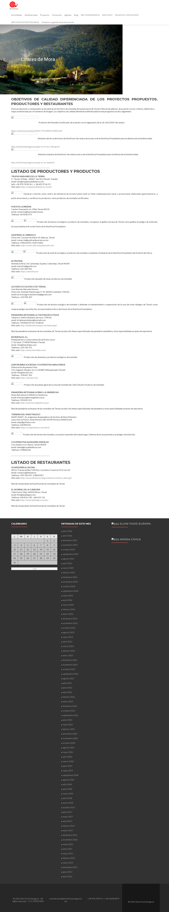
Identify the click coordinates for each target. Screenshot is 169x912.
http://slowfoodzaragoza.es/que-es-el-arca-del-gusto (35, 146)
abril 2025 (67, 563)
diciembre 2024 (70, 577)
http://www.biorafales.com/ (33, 350)
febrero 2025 (69, 572)
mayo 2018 (68, 793)
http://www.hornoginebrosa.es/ (35, 402)
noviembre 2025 (70, 545)
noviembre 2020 (70, 738)
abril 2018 (67, 798)
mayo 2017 (68, 816)
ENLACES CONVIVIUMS (127, 15)
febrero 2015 (69, 858)
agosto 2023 (68, 632)
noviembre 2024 (70, 581)
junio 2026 (67, 531)
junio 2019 (67, 766)
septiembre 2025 (70, 554)
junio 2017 (67, 812)
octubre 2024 (69, 586)
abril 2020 (67, 756)
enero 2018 (68, 802)
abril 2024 (67, 600)
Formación (57, 15)
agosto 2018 (68, 779)
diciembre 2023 (70, 618)
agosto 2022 (68, 678)
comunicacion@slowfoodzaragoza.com (65, 899)
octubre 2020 (69, 743)
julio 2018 (67, 784)
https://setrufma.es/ (30, 271)
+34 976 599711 (95, 898)
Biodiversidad (31, 15)
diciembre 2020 (70, 733)
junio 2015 (67, 849)
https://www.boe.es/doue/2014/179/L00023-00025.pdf (36, 130)
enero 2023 (68, 655)
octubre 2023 (69, 627)
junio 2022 (67, 687)
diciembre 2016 (70, 835)
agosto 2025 (68, 558)
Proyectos (44, 15)
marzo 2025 (68, 568)
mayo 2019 (68, 770)
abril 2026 (67, 535)
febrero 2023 (69, 650)
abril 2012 (67, 876)
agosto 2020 (68, 747)
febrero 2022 (69, 697)
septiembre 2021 (70, 715)
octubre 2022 (69, 669)
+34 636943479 (111, 898)
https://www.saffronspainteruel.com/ (37, 245)
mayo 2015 (68, 853)
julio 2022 (67, 683)
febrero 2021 (69, 729)
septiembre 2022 (70, 674)
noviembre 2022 (70, 664)
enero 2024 (68, 614)
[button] (4, 59)
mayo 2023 (68, 637)
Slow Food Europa (135, 523)
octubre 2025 (69, 549)
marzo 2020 (68, 761)
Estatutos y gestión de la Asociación (58, 22)
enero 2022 (68, 701)
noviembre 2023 (70, 623)
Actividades (16, 15)
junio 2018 (67, 789)
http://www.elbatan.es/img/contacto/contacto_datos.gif (46, 478)
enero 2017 (68, 830)
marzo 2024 (68, 604)
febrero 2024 (69, 609)
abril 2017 (67, 821)
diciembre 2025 (70, 540)
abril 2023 (67, 641)
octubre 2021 (69, 710)
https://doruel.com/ (29, 377)
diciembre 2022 (70, 660)
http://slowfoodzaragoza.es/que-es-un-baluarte (32, 162)
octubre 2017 (69, 807)
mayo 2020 (68, 752)
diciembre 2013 (70, 867)
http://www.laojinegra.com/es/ (34, 500)
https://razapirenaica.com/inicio (35, 427)
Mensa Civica (130, 539)
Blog (76, 15)
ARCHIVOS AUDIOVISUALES (25, 22)
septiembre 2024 (70, 591)
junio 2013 (67, 872)
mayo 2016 (68, 844)
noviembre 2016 (70, 839)
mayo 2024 (68, 595)
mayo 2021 (68, 724)
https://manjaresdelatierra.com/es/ (36, 187)
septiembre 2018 (70, 775)
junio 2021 (67, 720)
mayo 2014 (68, 862)
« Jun (34, 568)
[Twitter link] (141, 895)
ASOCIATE (107, 15)
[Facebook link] (137, 895)
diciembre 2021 (70, 706)
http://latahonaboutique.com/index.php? (39, 325)
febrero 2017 (69, 825)
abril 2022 (67, 692)
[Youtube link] (144, 895)
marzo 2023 (68, 646)
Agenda (67, 15)
